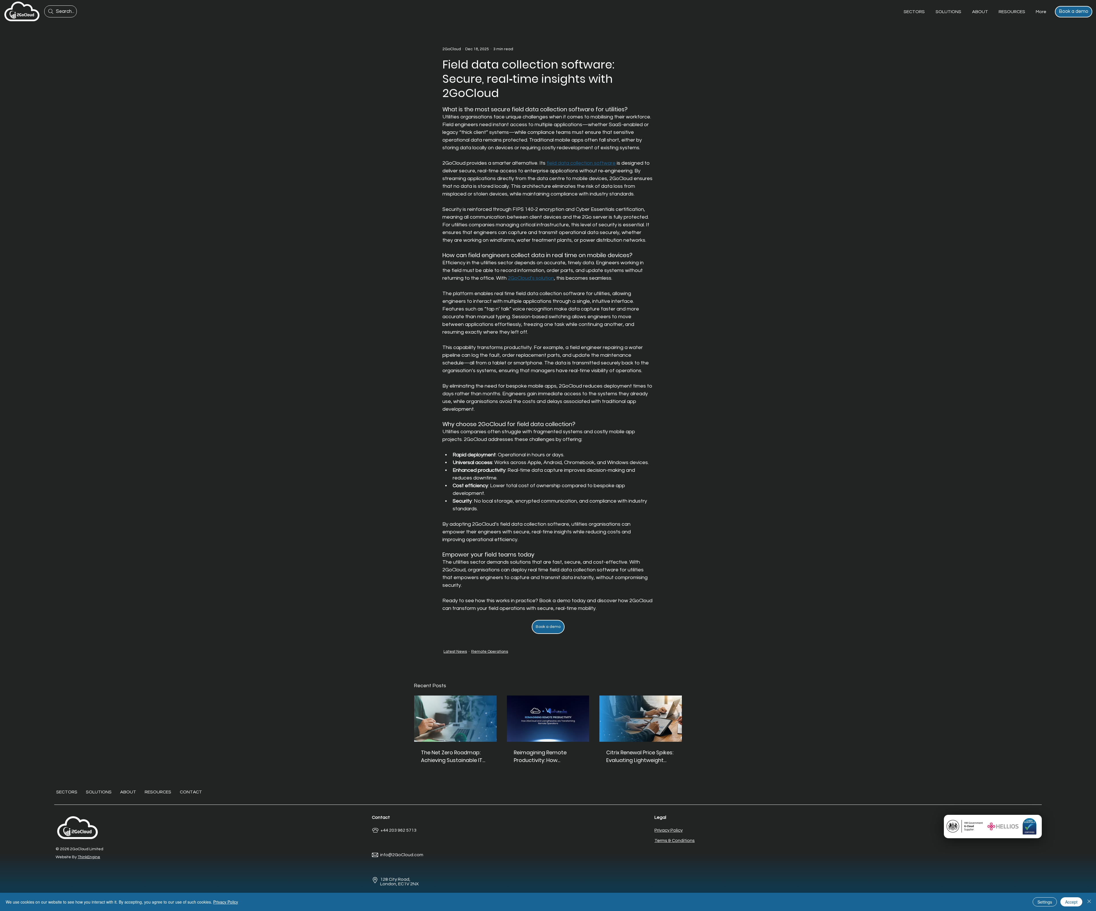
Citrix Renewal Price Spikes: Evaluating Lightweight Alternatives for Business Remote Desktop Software (640, 756)
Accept (1071, 902)
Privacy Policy (225, 902)
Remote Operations (489, 652)
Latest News (455, 652)
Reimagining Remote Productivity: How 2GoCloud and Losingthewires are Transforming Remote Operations (542, 756)
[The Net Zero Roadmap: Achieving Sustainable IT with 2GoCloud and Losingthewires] (455, 719)
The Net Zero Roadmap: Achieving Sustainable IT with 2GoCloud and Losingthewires (451, 756)
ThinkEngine (89, 857)
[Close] (1089, 901)
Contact (381, 817)
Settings (1044, 902)
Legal (660, 817)
